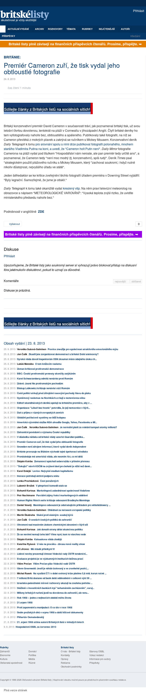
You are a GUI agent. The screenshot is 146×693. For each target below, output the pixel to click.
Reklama (65, 662)
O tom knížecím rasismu (48, 364)
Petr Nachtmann (26, 495)
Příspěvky (8, 36)
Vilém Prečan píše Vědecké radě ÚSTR (54, 563)
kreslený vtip (71, 188)
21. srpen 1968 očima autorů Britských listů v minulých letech (50, 622)
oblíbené (136, 281)
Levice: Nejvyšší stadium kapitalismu (53, 471)
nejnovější (121, 281)
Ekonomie (5, 655)
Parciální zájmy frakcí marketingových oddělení (62, 495)
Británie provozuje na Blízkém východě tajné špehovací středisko (52, 451)
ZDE (41, 211)
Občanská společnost (11, 662)
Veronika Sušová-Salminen (31, 349)
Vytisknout (14, 223)
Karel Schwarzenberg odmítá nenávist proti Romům (45, 378)
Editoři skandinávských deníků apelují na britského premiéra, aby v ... (54, 403)
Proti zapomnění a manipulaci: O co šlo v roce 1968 (44, 607)
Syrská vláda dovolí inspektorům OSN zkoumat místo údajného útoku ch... (57, 359)
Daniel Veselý (24, 505)
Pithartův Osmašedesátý (30, 617)
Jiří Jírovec (23, 549)
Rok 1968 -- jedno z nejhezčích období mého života (44, 597)
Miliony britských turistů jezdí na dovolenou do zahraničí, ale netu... (53, 592)
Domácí (32, 651)
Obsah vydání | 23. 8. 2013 (24, 343)
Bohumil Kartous (26, 490)
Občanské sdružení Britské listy (37, 679)
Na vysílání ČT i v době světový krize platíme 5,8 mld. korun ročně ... (69, 573)
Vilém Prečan (24, 563)
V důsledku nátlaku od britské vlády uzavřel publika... (51, 437)
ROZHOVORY (55, 29)
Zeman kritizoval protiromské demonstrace (40, 368)
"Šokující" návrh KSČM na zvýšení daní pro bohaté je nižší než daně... (54, 466)
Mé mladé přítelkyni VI (43, 549)
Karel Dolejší (24, 471)
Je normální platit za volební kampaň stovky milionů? (88, 427)
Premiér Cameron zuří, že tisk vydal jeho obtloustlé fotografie (50, 442)
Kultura (3, 658)
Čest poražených (49, 481)
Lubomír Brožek (25, 485)
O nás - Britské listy (70, 651)
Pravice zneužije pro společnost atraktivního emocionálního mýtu (83, 349)
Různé (32, 662)
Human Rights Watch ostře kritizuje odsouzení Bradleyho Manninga (53, 500)
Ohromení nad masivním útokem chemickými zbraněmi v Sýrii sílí (52, 524)
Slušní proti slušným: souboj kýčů (54, 515)
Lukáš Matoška (25, 364)
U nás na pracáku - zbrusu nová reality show (61, 544)
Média (32, 658)
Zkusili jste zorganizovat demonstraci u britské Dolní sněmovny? (63, 354)
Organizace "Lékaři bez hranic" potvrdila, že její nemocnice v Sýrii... (53, 407)
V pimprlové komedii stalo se (51, 485)
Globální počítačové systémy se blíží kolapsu (41, 417)
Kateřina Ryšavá (26, 544)
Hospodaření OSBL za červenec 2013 (36, 626)
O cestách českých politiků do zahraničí (50, 519)
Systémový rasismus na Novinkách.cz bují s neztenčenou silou (51, 398)
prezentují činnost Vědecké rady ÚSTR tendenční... (52, 553)
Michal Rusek (24, 573)
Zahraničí (5, 651)
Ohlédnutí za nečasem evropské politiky (69, 510)
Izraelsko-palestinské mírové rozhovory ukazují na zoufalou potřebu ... (54, 583)
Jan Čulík (22, 354)
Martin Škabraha (26, 515)
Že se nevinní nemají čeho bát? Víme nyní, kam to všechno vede (51, 534)
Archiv (39, 29)
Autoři (125, 29)
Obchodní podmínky (71, 666)
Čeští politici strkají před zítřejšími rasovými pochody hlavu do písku (54, 393)
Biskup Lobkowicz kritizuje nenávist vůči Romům (43, 388)
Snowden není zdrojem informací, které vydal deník (51, 446)
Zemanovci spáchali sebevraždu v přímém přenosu (62, 461)
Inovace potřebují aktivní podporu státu (38, 476)
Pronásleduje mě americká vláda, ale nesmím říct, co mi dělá (50, 456)
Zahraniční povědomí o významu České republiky (43, 432)
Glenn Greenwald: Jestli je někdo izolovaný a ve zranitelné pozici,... (53, 568)
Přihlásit (138, 11)
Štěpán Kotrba (25, 461)
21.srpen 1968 (25, 602)
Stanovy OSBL (96, 651)
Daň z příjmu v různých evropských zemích (40, 412)
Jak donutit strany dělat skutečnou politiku (60, 529)
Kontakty (65, 655)
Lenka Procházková (28, 481)
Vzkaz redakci (96, 655)
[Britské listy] (48, 109)
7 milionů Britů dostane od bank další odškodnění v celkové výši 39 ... (54, 578)
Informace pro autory (100, 658)
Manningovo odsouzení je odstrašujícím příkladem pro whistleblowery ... (71, 505)
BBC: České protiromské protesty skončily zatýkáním (46, 373)
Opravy (64, 658)
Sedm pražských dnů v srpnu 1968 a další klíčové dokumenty (50, 612)
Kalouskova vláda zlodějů (48, 539)
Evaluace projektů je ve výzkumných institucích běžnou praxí (50, 558)
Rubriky (87, 29)
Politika (32, 655)
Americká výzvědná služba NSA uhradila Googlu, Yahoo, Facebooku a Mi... (57, 422)
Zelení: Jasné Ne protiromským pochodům (40, 383)
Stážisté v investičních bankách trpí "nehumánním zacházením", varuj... (55, 588)
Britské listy (26, 16)
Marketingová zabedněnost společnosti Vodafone (63, 490)
